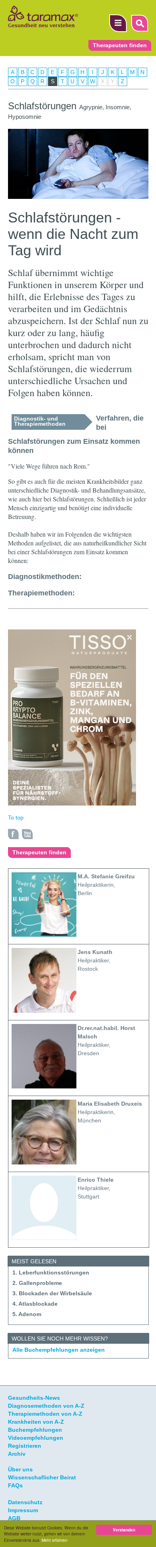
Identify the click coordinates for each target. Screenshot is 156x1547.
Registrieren (24, 1446)
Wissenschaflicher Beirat (42, 1477)
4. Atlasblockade (35, 1304)
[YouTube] (27, 834)
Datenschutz (25, 1502)
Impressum (23, 1510)
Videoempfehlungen (35, 1438)
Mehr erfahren (55, 1540)
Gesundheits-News (34, 1398)
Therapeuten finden (120, 45)
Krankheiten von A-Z (36, 1422)
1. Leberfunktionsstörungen (50, 1272)
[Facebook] (13, 834)
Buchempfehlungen (35, 1430)
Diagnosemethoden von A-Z (46, 1406)
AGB (14, 1518)
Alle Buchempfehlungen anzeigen (58, 1350)
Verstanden (124, 1530)
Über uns (20, 1469)
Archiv (17, 1454)
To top (16, 817)
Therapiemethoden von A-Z (45, 1414)
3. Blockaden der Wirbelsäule (52, 1293)
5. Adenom (26, 1314)
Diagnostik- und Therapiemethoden (40, 421)
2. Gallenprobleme (37, 1283)
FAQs (15, 1485)
